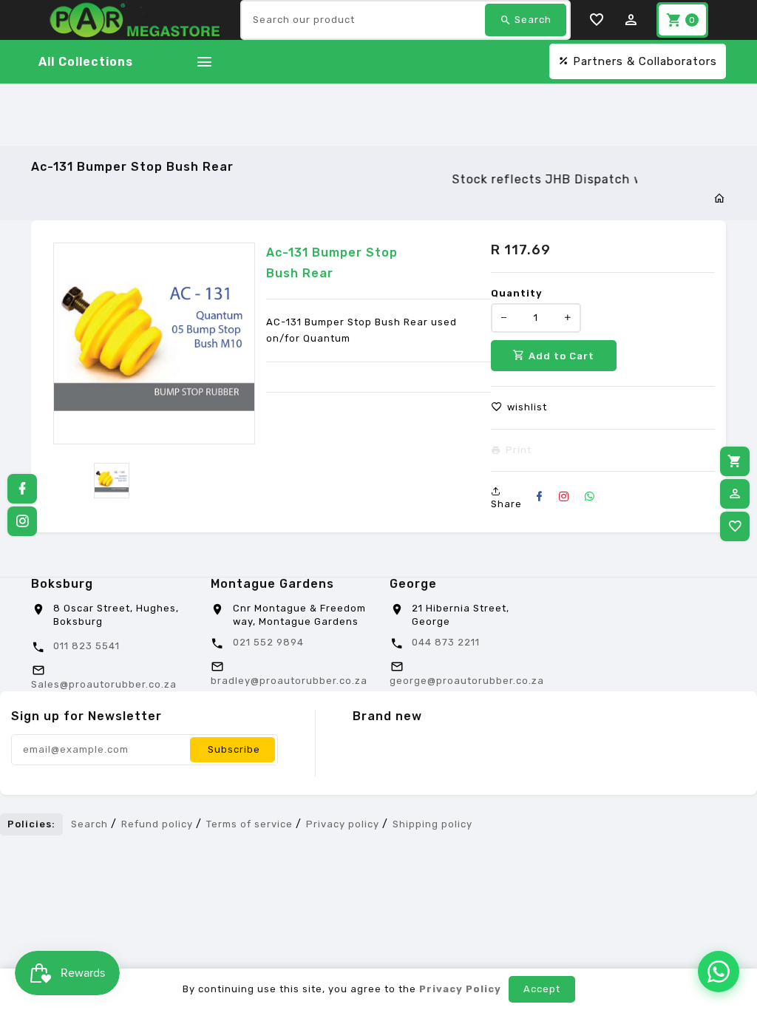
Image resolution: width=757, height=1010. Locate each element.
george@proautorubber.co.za (467, 680)
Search (89, 824)
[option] (111, 480)
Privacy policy (342, 824)
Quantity (517, 293)
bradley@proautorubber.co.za (289, 680)
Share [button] (506, 503)
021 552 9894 (268, 642)
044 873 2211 (446, 642)
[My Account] (735, 494)
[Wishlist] (735, 526)
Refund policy (157, 824)
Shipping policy (432, 824)
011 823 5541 (86, 645)
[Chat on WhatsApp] (718, 971)
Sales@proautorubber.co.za (104, 684)
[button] (519, 407)
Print (519, 450)
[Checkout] (735, 461)
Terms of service (249, 824)
